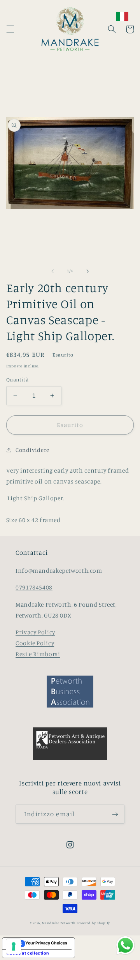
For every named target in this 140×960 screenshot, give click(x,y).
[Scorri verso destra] (87, 271)
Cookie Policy (35, 643)
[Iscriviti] (115, 814)
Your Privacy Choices (46, 943)
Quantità (17, 379)
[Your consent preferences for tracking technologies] (13, 946)
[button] (10, 29)
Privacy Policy (35, 632)
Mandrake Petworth (59, 923)
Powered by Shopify (93, 923)
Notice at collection (28, 953)
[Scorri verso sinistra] (52, 271)
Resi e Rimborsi (38, 654)
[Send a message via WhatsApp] (125, 945)
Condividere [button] (32, 449)
